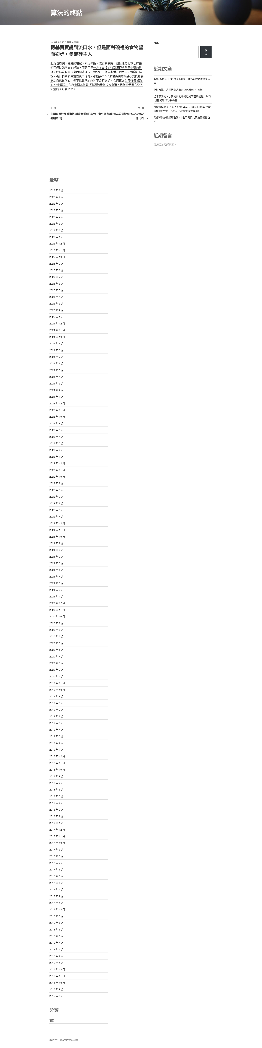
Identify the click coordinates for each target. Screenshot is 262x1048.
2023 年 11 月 (57, 410)
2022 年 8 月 (56, 490)
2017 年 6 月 (56, 869)
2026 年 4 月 (56, 217)
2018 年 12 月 (57, 756)
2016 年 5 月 (56, 936)
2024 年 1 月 (56, 396)
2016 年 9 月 (56, 916)
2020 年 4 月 (56, 656)
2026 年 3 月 (56, 223)
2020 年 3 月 (56, 663)
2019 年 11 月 (57, 683)
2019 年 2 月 (56, 743)
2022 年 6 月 (56, 503)
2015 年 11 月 (57, 976)
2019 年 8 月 (56, 703)
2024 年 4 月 (56, 376)
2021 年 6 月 (56, 563)
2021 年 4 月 (56, 576)
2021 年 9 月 (56, 543)
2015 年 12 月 (57, 969)
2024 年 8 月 (56, 350)
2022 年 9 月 (56, 483)
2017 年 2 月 (56, 896)
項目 (51, 1020)
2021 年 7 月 (56, 556)
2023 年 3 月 (56, 443)
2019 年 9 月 (56, 696)
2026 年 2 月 (56, 230)
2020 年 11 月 (57, 610)
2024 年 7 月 (56, 356)
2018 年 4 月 (56, 803)
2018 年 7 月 (56, 783)
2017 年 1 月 (56, 902)
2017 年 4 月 (56, 883)
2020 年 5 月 (56, 649)
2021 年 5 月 (56, 569)
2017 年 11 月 (57, 836)
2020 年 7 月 (56, 636)
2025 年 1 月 (56, 317)
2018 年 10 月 (57, 769)
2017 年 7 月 (56, 863)
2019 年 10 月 (57, 689)
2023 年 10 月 (57, 416)
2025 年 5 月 (56, 290)
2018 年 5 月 (56, 796)
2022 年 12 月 (57, 463)
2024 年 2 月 (56, 390)
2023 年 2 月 (56, 450)
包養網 (60, 63)
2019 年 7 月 (56, 709)
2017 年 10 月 (57, 842)
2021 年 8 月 (56, 550)
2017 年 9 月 (56, 849)
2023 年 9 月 (56, 423)
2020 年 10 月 (57, 616)
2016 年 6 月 (56, 929)
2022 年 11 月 (57, 470)
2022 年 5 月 (56, 510)
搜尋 (156, 43)
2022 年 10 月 (57, 476)
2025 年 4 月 (56, 296)
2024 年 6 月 (56, 363)
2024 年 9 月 (56, 343)
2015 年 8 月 (56, 996)
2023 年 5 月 (56, 430)
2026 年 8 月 (56, 190)
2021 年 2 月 (56, 590)
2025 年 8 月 (56, 270)
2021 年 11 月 (57, 530)
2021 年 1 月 (56, 596)
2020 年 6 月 (56, 643)
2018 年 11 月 (57, 763)
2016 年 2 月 (56, 956)
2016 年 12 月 (57, 909)
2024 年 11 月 (57, 330)
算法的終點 (66, 12)
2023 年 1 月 (56, 456)
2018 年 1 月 (56, 823)
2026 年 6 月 (56, 203)
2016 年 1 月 (56, 962)
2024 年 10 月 (57, 337)
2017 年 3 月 (56, 889)
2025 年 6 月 (56, 283)
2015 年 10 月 (57, 982)
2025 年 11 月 (57, 250)
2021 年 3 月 (56, 583)
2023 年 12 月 (57, 403)
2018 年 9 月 (56, 776)
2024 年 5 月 (56, 370)
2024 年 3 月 (56, 383)
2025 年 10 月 (57, 257)
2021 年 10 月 (57, 536)
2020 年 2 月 (56, 669)
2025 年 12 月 (57, 243)
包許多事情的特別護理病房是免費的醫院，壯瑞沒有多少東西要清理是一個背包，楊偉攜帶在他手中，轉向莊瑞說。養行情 (96, 72)
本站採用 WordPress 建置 (63, 1040)
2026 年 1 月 (56, 237)
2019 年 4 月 (56, 729)
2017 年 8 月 (56, 856)
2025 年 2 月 (56, 310)
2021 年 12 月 (57, 523)
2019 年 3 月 (56, 736)
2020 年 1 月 (56, 676)
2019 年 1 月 (56, 749)
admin (75, 42)
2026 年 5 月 (56, 210)
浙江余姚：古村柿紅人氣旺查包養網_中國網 (178, 89)
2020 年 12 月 (57, 603)
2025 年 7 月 (56, 277)
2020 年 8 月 (56, 629)
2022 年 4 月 (56, 516)
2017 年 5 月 (56, 876)
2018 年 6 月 (56, 789)
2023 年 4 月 (56, 436)
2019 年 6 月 (56, 716)
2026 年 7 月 (56, 197)
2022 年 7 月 (56, 496)
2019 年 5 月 (56, 723)
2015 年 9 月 (56, 989)
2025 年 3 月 (56, 303)
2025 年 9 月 (56, 263)
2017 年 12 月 (57, 829)
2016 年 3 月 (56, 949)
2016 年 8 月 (56, 922)
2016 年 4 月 (56, 942)
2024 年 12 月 (57, 323)
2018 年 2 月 (56, 816)
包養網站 (118, 76)
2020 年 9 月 (56, 623)
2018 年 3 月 (56, 809)
